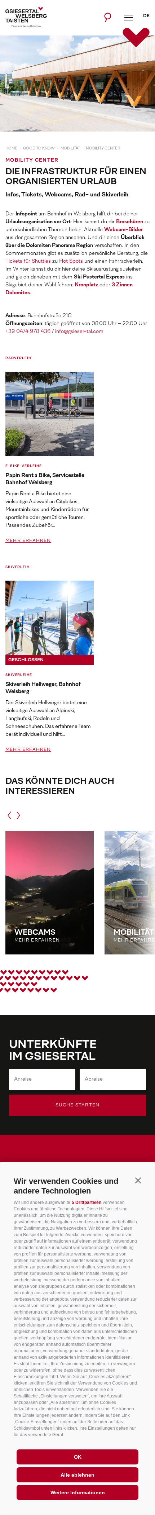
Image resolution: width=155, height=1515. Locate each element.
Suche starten (78, 1105)
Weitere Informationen (77, 1492)
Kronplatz (86, 285)
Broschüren (130, 222)
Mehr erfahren (37, 940)
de (146, 16)
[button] (137, 1180)
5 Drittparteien (86, 1202)
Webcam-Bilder (123, 230)
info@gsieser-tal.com (79, 331)
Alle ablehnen (77, 1475)
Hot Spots (71, 261)
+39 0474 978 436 (27, 331)
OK (77, 1457)
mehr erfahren (28, 541)
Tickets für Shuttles (28, 261)
